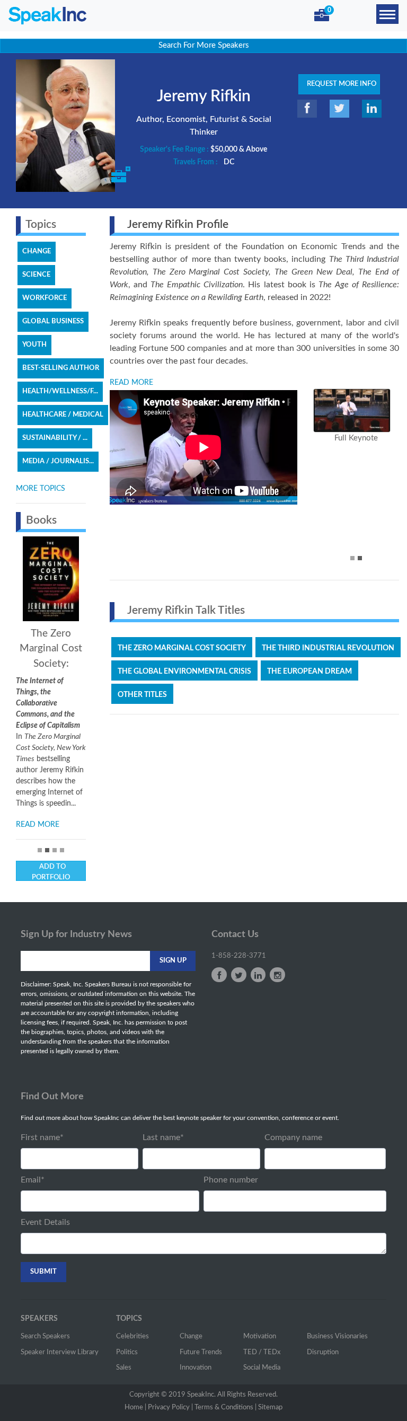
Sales (123, 1367)
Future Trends (201, 1352)
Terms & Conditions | (225, 1407)
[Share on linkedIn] (372, 109)
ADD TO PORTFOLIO (51, 872)
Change (191, 1336)
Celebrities (132, 1336)
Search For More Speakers (203, 45)
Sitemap (270, 1407)
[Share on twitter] (339, 109)
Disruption (323, 1352)
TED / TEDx (261, 1352)
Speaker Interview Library (60, 1352)
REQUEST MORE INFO (339, 84)
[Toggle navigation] (387, 14)
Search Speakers (45, 1336)
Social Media (261, 1367)
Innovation (195, 1367)
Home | (135, 1407)
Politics (127, 1352)
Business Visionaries (337, 1336)
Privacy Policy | (170, 1407)
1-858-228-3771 (238, 955)
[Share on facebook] (307, 109)
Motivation (259, 1336)
